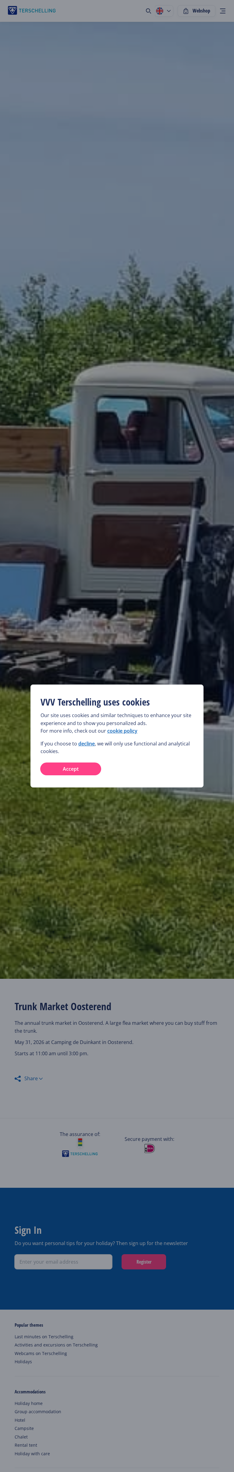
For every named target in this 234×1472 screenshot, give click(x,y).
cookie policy (122, 730)
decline (86, 743)
